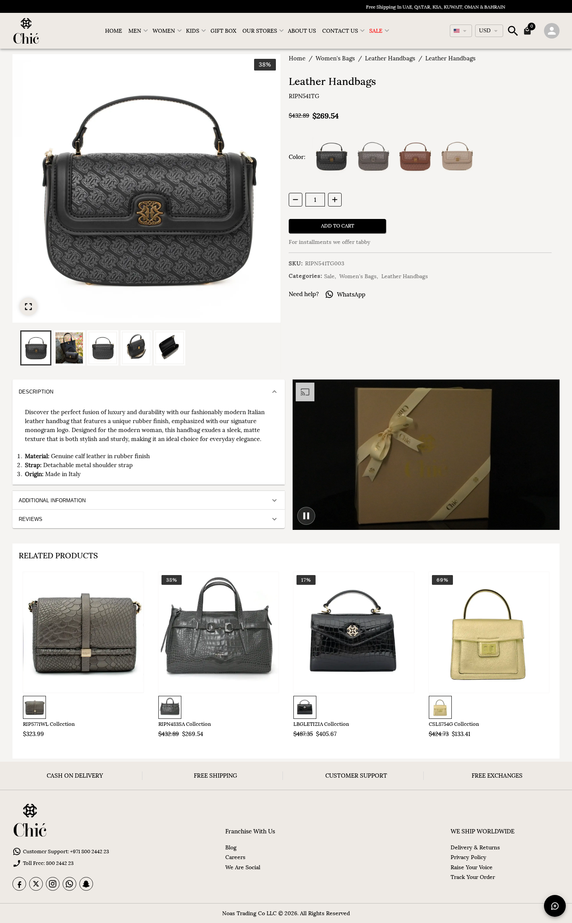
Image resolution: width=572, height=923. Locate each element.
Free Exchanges (497, 775)
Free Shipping (215, 775)
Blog (231, 847)
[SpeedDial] (555, 906)
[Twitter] (36, 884)
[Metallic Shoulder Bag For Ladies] (83, 632)
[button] (35, 347)
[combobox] (461, 31)
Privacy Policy (468, 857)
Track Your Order (473, 877)
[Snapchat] (86, 884)
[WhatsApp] (69, 884)
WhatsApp (351, 294)
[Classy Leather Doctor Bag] (218, 632)
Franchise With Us (250, 831)
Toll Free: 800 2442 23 (48, 863)
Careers (235, 857)
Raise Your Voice (472, 867)
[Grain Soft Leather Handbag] (489, 632)
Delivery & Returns (475, 847)
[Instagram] (53, 884)
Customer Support (356, 775)
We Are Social (242, 867)
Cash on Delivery (75, 775)
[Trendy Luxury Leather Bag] (353, 632)
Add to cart (337, 225)
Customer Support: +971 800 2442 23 (66, 851)
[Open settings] (552, 31)
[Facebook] (19, 884)
